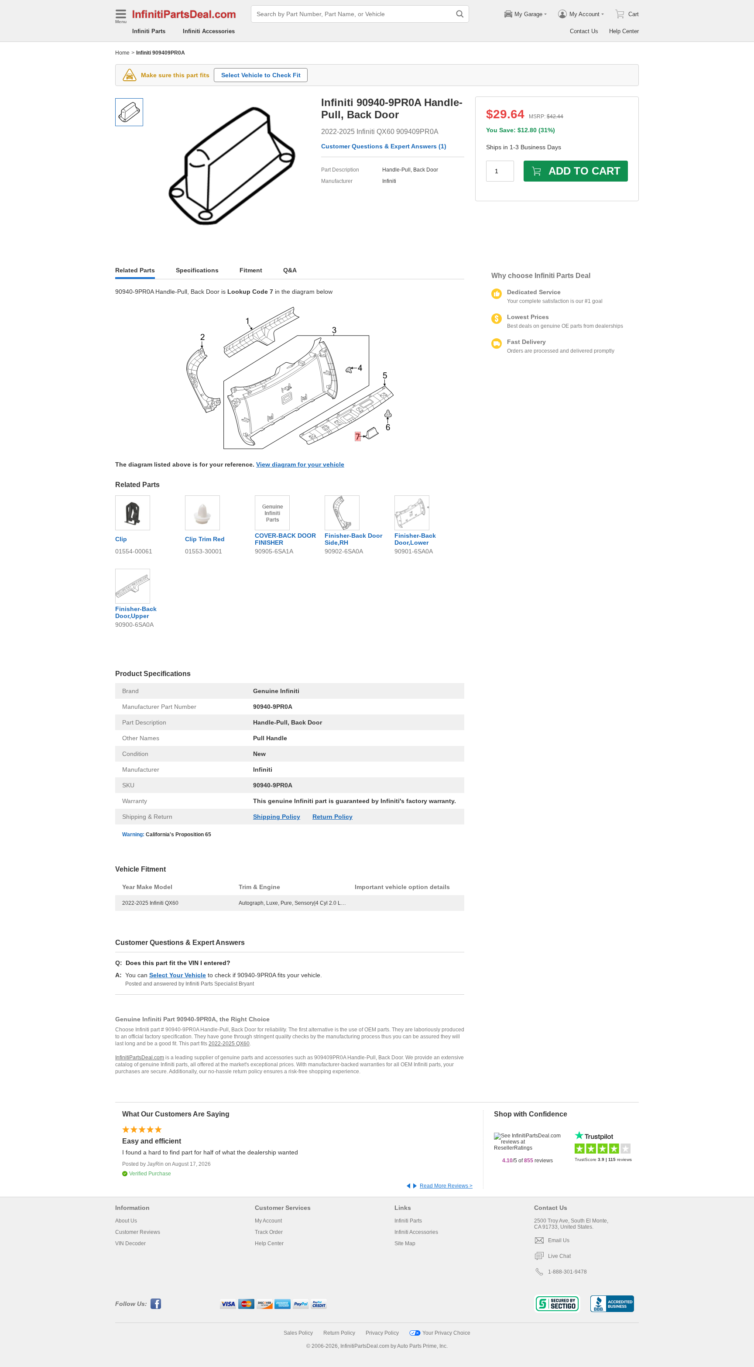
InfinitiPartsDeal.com (139, 1057)
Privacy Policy (382, 1333)
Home (122, 53)
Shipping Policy (276, 816)
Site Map (404, 1243)
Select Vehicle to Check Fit (261, 75)
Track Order (269, 1232)
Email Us (558, 1240)
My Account (268, 1221)
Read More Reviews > (446, 1186)
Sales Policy (298, 1333)
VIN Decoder (130, 1243)
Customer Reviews (137, 1232)
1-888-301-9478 (567, 1272)
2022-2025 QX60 (229, 1044)
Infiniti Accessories (209, 31)
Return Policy (332, 816)
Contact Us (584, 31)
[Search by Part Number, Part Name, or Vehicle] (460, 14)
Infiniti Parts (148, 31)
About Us (126, 1221)
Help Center (624, 31)
